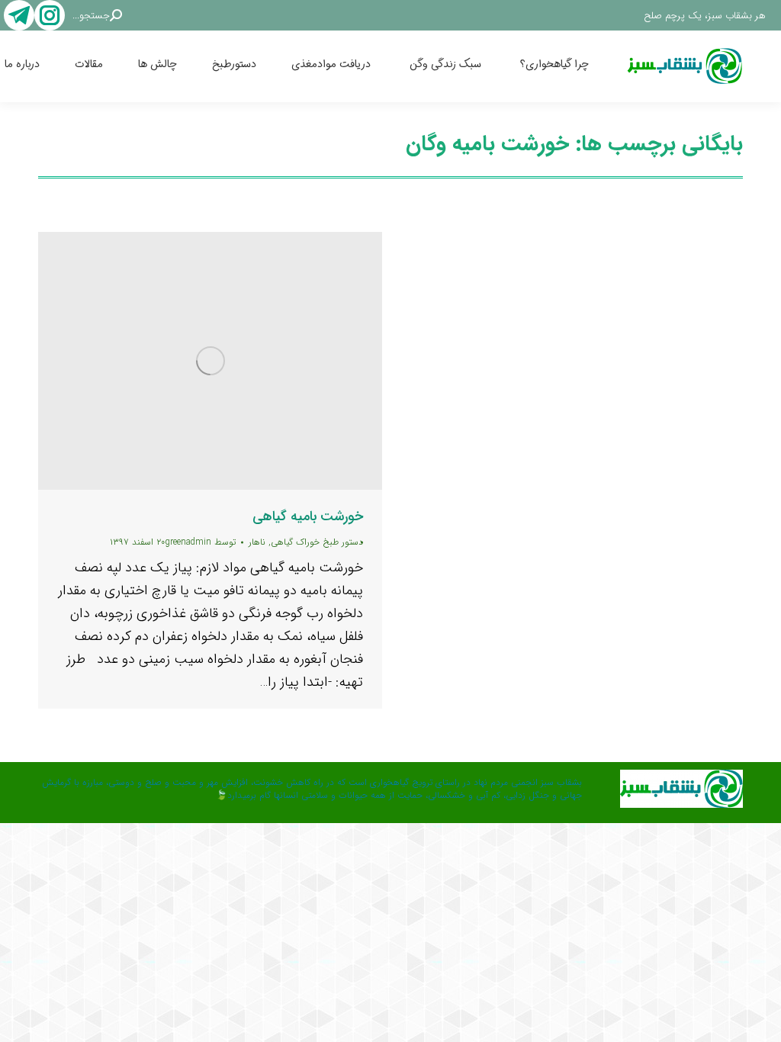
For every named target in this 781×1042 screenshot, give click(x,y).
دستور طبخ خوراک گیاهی (317, 542)
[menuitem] (571, 66)
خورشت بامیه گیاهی (307, 516)
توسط (201, 541)
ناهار (257, 542)
